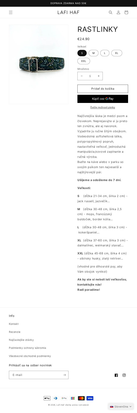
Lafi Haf (60, 405)
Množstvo (83, 68)
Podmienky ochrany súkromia (27, 347)
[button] (11, 12)
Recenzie (15, 331)
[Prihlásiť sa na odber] (64, 375)
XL (116, 52)
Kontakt (14, 323)
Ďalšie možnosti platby (102, 107)
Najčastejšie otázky (21, 339)
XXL (83, 60)
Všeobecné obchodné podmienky (30, 355)
